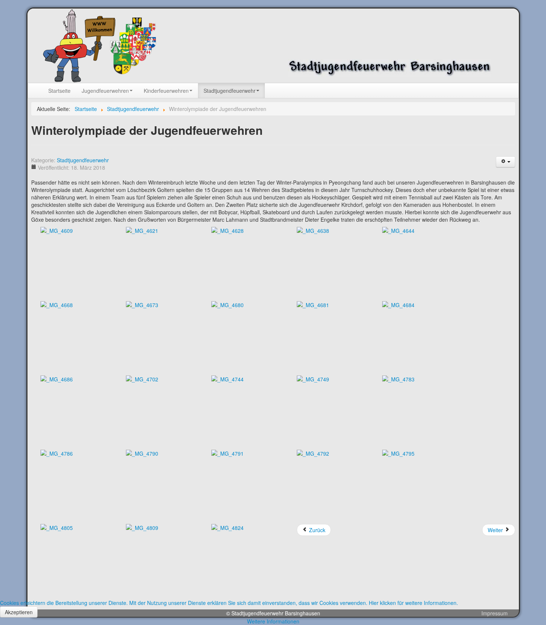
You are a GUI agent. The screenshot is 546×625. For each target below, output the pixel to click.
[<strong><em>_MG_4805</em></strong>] (56, 527)
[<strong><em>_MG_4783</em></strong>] (398, 378)
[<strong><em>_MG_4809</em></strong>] (142, 527)
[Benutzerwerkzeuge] (505, 161)
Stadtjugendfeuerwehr (83, 160)
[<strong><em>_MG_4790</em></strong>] (142, 452)
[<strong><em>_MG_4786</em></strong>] (56, 452)
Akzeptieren (19, 612)
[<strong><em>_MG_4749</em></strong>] (313, 378)
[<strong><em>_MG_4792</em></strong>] (313, 452)
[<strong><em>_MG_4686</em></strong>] (56, 378)
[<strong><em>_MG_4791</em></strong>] (227, 452)
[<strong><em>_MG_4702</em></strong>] (142, 378)
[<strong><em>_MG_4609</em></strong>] (56, 230)
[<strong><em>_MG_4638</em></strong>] (313, 230)
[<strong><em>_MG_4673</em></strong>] (142, 304)
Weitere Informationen (273, 621)
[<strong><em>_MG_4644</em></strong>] (398, 230)
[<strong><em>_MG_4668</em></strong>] (56, 304)
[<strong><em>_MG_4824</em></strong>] (227, 527)
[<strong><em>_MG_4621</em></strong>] (142, 230)
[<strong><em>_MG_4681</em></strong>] (313, 304)
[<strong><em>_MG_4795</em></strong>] (398, 452)
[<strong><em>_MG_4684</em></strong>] (398, 304)
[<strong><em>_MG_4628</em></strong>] (227, 230)
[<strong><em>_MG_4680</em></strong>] (227, 304)
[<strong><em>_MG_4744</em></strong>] (227, 378)
